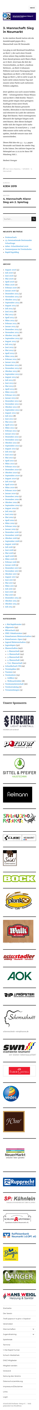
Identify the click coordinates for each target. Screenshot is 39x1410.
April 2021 (9, 461)
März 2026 (10, 285)
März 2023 (9, 392)
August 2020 (10, 478)
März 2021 (9, 464)
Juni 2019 (9, 514)
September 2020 (12, 475)
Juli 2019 (9, 511)
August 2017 (10, 577)
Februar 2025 (11, 323)
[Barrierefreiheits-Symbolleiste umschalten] (4, 15)
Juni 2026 (9, 276)
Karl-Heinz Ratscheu (13, 169)
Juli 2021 (8, 452)
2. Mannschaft (13, 654)
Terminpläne (10, 669)
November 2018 (12, 535)
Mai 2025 (9, 314)
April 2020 (9, 484)
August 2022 (10, 413)
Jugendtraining (9, 1334)
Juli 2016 (9, 589)
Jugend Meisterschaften (15, 642)
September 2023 (12, 374)
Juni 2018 (9, 550)
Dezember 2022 (12, 401)
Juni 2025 (9, 311)
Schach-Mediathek (11, 1355)
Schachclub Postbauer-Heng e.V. (14, 1404)
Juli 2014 (8, 607)
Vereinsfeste (10, 675)
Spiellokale (7, 1340)
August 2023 (10, 377)
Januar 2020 (10, 493)
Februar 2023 (11, 395)
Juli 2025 (9, 308)
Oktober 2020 (11, 472)
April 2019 (9, 520)
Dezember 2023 (12, 365)
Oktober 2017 (11, 574)
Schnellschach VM (13, 666)
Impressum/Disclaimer (13, 1387)
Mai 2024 (9, 350)
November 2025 (12, 297)
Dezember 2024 (12, 329)
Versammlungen (12, 690)
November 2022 (12, 404)
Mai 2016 (9, 595)
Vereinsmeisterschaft (14, 684)
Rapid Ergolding (12, 252)
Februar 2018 (10, 562)
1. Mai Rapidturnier (13, 624)
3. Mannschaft (13, 657)
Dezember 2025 (12, 294)
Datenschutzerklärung (13, 1381)
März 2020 (9, 487)
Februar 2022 (11, 431)
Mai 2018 (9, 553)
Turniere (9, 672)
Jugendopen (10, 645)
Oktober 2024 (11, 335)
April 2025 (9, 317)
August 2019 (10, 508)
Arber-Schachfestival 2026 (16, 246)
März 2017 (9, 586)
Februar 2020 (11, 490)
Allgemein (9, 627)
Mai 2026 (9, 279)
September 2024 (12, 338)
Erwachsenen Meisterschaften (18, 636)
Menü (32, 8)
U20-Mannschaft (14, 663)
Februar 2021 (10, 467)
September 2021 (12, 446)
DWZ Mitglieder (10, 1360)
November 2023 (12, 368)
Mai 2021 (9, 458)
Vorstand (7, 1371)
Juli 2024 (9, 344)
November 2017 (12, 571)
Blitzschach (10, 630)
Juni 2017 (9, 580)
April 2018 (9, 556)
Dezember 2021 (11, 437)
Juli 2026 (9, 273)
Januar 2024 (10, 362)
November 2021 (12, 440)
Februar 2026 (11, 288)
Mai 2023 (9, 386)
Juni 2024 (9, 347)
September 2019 (12, 505)
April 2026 (9, 282)
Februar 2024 (11, 359)
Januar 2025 (10, 326)
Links (5, 1392)
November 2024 (12, 332)
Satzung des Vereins (12, 1376)
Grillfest (10, 678)
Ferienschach (11, 237)
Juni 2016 (9, 592)
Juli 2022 (9, 416)
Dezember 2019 (12, 496)
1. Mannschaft (13, 651)
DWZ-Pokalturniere (13, 633)
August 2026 (10, 270)
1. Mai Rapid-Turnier (11, 1350)
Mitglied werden (10, 1366)
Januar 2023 (10, 398)
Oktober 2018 (11, 538)
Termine (6, 1345)
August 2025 (10, 305)
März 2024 (9, 356)
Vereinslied (8, 1324)
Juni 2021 (9, 455)
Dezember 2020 (12, 470)
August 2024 (10, 341)
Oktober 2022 (11, 407)
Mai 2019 (9, 517)
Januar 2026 (10, 291)
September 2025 (12, 303)
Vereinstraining (12, 687)
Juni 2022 (9, 419)
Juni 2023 (9, 383)
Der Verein (7, 1313)
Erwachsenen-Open (13, 639)
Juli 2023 (9, 380)
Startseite (7, 1308)
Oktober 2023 (11, 371)
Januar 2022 (10, 434)
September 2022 (12, 410)
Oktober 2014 (11, 604)
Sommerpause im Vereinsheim (18, 249)
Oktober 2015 (11, 601)
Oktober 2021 (11, 443)
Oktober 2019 (11, 502)
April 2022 (9, 425)
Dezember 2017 (11, 568)
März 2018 (9, 559)
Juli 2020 (9, 481)
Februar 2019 (10, 526)
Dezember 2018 (11, 532)
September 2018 (12, 541)
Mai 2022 (9, 422)
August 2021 (10, 449)
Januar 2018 (10, 565)
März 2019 (9, 523)
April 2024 (9, 353)
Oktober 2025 (11, 300)
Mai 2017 (9, 583)
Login (5, 1397)
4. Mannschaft (13, 660)
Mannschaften (11, 648)
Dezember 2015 (11, 598)
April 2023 (9, 389)
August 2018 (10, 544)
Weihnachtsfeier (14, 681)
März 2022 (9, 428)
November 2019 (12, 499)
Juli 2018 (8, 547)
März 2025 (9, 320)
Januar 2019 (10, 529)
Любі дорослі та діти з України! (17, 1319)
